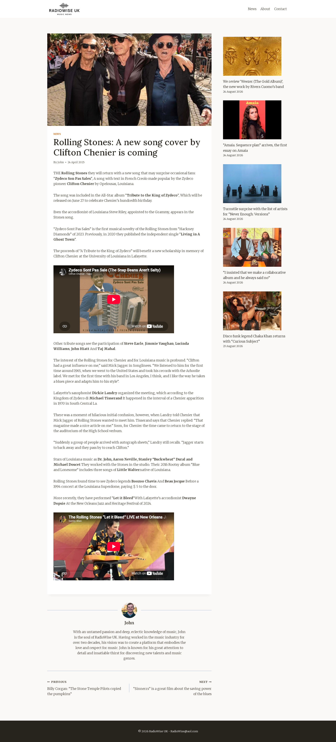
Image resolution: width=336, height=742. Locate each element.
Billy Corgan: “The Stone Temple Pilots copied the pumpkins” (84, 688)
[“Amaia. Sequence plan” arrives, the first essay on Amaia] (256, 119)
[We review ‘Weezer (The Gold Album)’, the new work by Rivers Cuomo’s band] (256, 56)
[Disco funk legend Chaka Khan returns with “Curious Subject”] (256, 310)
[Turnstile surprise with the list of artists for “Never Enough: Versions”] (256, 183)
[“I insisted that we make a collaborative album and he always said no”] (256, 247)
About (265, 9)
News (252, 9)
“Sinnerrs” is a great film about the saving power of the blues (172, 688)
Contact (280, 9)
